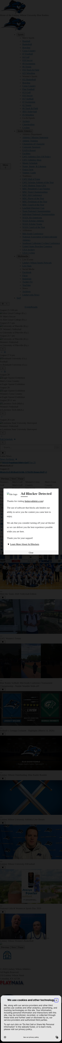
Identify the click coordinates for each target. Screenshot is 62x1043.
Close (31, 553)
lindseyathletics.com (34, 501)
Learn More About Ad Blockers (24, 544)
